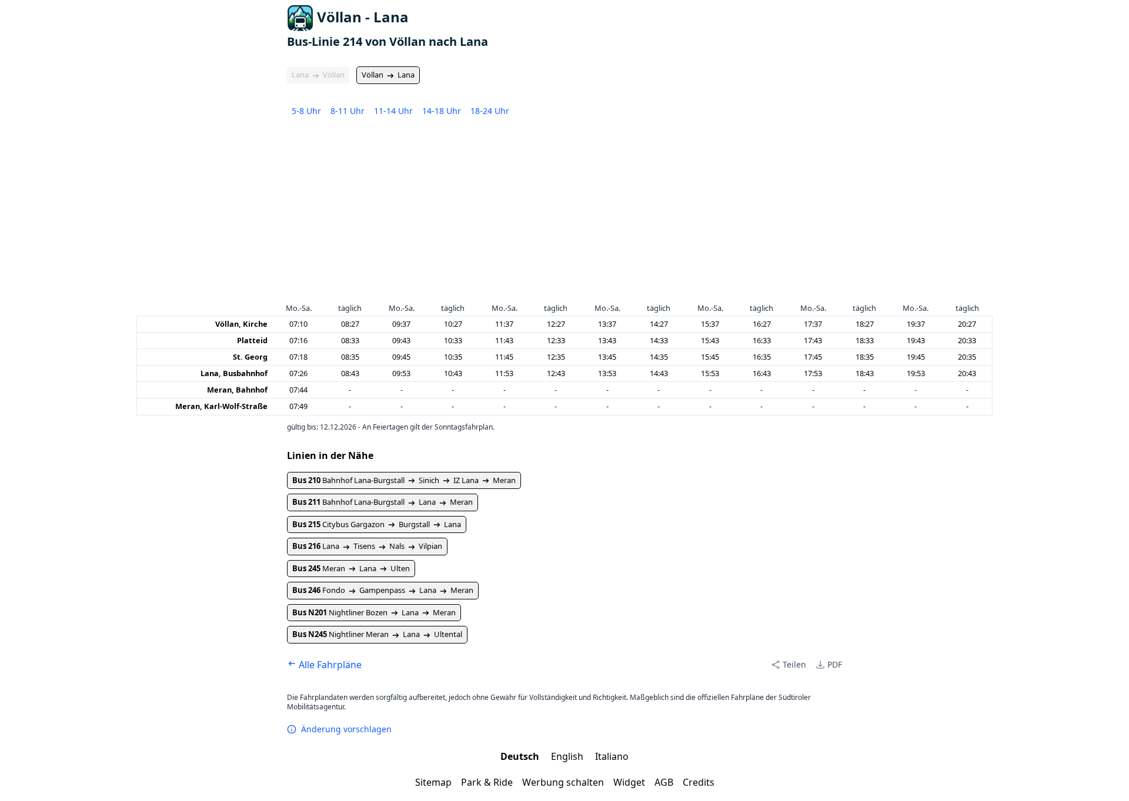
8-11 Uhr (347, 110)
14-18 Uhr (441, 110)
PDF (834, 664)
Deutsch (521, 756)
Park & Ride (487, 782)
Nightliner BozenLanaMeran (374, 612)
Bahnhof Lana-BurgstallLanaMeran (382, 502)
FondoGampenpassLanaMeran (382, 590)
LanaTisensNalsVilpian (367, 546)
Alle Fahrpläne (329, 664)
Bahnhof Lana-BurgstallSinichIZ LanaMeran (404, 480)
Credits (698, 782)
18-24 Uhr (489, 110)
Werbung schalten (563, 782)
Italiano (612, 756)
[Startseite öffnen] (300, 18)
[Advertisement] (564, 212)
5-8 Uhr (306, 110)
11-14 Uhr (393, 110)
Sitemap (433, 782)
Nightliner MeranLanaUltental (377, 634)
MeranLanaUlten (351, 568)
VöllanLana (388, 74)
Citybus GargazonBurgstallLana (376, 524)
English (568, 756)
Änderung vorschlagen (346, 729)
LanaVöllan (318, 74)
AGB (663, 782)
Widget (629, 782)
